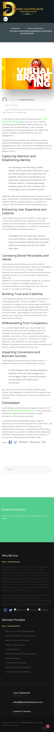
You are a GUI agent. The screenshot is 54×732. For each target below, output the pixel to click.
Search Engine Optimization (17, 640)
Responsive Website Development (20, 636)
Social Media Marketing (15, 663)
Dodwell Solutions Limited (31, 722)
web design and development (23, 411)
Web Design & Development (14, 112)
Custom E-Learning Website (17, 672)
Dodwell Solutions (26, 100)
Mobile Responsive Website (33, 109)
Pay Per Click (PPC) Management (20, 631)
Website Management (15, 645)
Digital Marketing (12, 109)
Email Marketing (12, 649)
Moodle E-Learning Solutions (18, 667)
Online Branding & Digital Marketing (21, 654)
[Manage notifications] (48, 726)
